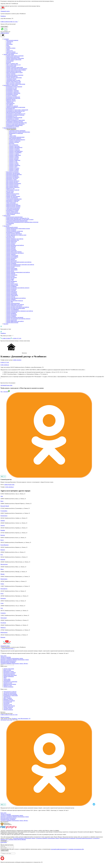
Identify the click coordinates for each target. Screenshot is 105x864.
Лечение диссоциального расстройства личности (18, 318)
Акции (8, 49)
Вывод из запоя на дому (12, 63)
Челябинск (3, 16)
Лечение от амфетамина (15, 155)
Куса (2, 554)
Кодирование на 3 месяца (12, 118)
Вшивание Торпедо (8, 699)
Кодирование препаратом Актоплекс (15, 115)
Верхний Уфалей (5, 506)
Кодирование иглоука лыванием (14, 86)
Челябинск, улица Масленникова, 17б (21, 718)
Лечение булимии (10, 244)
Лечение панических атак (12, 240)
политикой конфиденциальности (59, 849)
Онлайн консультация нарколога (17, 139)
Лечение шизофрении (11, 281)
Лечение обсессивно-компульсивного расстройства (18, 262)
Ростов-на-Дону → (10, 648)
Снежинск (3, 613)
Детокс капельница (11, 202)
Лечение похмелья (10, 73)
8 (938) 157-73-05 (13, 21)
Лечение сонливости (11, 258)
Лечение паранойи (10, 247)
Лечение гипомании (11, 263)
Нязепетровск (4, 579)
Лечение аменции (10, 259)
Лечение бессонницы (11, 277)
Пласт (2, 593)
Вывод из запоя (7, 670)
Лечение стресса (10, 282)
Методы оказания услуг (12, 53)
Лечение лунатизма (11, 290)
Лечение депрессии (11, 242)
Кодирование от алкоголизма (10, 85)
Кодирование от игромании (13, 232)
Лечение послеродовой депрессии (14, 300)
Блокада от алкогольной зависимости (15, 124)
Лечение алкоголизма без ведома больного (16, 68)
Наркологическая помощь (9, 127)
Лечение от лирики (14, 156)
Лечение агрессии (10, 296)
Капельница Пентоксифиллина (14, 174)
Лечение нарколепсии (11, 291)
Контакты (5, 323)
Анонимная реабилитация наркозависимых (17, 220)
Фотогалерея (9, 44)
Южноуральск (4, 632)
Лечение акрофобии (11, 313)
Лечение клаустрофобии (12, 256)
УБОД (10, 134)
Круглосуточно (10, 191)
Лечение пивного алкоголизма (13, 59)
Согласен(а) (3, 840)
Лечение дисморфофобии (12, 309)
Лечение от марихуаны (14, 141)
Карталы (3, 535)
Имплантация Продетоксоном (13, 112)
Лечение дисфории (11, 299)
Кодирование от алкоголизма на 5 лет (15, 111)
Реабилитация (6, 215)
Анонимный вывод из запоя (13, 80)
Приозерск (3, 598)
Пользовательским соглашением (67, 838)
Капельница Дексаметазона (13, 173)
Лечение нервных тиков (12, 285)
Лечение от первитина (14, 165)
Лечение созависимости (12, 295)
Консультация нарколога (15, 138)
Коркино (3, 549)
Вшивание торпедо (11, 100)
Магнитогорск (4, 564)
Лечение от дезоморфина (15, 152)
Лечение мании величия (12, 322)
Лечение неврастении (11, 241)
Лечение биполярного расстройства (15, 245)
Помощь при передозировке (13, 196)
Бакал (2, 501)
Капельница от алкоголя (12, 201)
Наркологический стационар (13, 205)
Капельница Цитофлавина (12, 177)
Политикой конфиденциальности (84, 838)
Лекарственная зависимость (13, 213)
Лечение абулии (10, 271)
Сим (2, 608)
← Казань (3, 648)
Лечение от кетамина (14, 148)
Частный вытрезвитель (12, 76)
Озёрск (2, 583)
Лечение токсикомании (12, 197)
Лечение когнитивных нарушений (14, 317)
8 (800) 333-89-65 (5, 21)
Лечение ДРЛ (9, 302)
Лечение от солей (7, 682)
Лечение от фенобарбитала (15, 147)
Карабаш (3, 530)
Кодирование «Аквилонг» (12, 91)
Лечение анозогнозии (11, 320)
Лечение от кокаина (14, 157)
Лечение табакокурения (12, 211)
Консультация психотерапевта (13, 183)
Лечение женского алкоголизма (14, 77)
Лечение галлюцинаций (12, 255)
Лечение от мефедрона (14, 160)
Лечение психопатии (11, 289)
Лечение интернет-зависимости (14, 233)
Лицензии (8, 42)
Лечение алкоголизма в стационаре (15, 55)
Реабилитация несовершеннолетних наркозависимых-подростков (22, 222)
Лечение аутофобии (11, 316)
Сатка (2, 603)
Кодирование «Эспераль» (12, 90)
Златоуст (3, 525)
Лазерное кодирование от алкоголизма (15, 107)
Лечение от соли (13, 161)
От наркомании (10, 223)
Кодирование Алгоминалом (13, 97)
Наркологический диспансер (13, 206)
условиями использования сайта (76, 849)
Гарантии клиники (11, 51)
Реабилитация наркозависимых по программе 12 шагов (19, 219)
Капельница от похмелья (12, 171)
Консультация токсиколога (12, 180)
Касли (2, 540)
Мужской (8, 62)
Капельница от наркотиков (12, 200)
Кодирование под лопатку (12, 126)
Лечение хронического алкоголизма (15, 58)
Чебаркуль (3, 627)
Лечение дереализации (11, 269)
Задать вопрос (4, 26)
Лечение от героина (14, 153)
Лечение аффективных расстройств (15, 321)
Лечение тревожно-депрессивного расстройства (18, 272)
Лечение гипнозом (13, 159)
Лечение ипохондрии (11, 260)
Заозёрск (3, 520)
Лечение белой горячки (12, 283)
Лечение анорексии (11, 246)
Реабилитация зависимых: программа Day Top (17, 218)
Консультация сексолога (12, 182)
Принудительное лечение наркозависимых (19, 132)
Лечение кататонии (11, 249)
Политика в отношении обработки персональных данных (15, 659)
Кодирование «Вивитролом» (13, 93)
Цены (7, 45)
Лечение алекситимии (11, 268)
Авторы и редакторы (6, 657)
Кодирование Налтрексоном (13, 98)
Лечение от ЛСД (13, 166)
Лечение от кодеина (14, 142)
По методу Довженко (11, 95)
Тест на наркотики (13, 144)
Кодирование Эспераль (9, 700)
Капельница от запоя (11, 179)
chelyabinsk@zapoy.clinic (6, 385)
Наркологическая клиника (12, 193)
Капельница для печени (12, 178)
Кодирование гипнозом (12, 94)
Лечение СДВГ (10, 280)
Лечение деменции (11, 254)
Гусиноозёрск (4, 510)
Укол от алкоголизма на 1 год (13, 64)
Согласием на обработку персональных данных (47, 838)
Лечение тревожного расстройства (14, 238)
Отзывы (8, 46)
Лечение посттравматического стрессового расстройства (20, 264)
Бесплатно (11, 143)
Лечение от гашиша (14, 169)
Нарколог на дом (10, 188)
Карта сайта (3, 655)
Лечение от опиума (14, 170)
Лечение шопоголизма (11, 294)
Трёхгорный (4, 617)
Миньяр (2, 574)
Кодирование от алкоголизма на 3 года (15, 113)
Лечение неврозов (10, 273)
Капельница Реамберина (12, 175)
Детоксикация (6, 680)
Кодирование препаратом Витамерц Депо (16, 122)
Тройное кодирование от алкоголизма (15, 120)
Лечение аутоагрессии (11, 312)
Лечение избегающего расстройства (15, 304)
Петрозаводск (4, 588)
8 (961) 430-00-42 (5, 364)
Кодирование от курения (12, 210)
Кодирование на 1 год (11, 116)
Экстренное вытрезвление (12, 209)
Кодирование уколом (11, 89)
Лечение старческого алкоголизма (14, 67)
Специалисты (9, 41)
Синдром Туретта (10, 236)
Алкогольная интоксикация (13, 207)
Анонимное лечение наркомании (17, 130)
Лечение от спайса (13, 162)
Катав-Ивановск (5, 544)
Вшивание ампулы (10, 99)
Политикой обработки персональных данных (24, 838)
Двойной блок (9, 102)
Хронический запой (11, 66)
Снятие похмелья (10, 214)
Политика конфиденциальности (8, 661)
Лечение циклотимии (11, 314)
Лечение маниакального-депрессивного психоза (18, 228)
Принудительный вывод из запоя (14, 72)
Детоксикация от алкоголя (12, 189)
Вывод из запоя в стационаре (13, 82)
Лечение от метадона (14, 146)
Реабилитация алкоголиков (13, 57)
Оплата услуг (9, 50)
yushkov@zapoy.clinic (9, 484)
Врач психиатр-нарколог (12, 40)
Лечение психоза (10, 267)
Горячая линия (9, 192)
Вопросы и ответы (10, 48)
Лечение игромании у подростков (14, 231)
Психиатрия (6, 226)
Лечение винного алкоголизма (13, 71)
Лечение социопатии (11, 250)
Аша (2, 496)
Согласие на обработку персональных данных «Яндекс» (14, 663)
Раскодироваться (10, 103)
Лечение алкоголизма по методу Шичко (16, 69)
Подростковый (10, 60)
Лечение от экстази (14, 164)
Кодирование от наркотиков (16, 133)
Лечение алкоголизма (8, 54)
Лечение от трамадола (14, 150)
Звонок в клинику (5, 717)
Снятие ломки (12, 135)
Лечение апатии (10, 278)
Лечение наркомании (11, 129)
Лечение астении (10, 276)
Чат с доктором (4, 391)
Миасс (2, 569)
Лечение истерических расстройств (15, 253)
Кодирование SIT (10, 108)
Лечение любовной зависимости (14, 305)
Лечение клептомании (11, 274)
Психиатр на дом (10, 237)
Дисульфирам (9, 104)
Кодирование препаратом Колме (14, 117)
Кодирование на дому (11, 88)
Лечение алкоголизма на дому (13, 81)
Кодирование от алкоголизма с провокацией (17, 109)
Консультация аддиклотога (12, 187)
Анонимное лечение (11, 78)
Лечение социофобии (11, 292)
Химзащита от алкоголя (12, 106)
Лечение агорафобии (11, 286)
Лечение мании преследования (13, 251)
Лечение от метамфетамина (16, 151)
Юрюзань (3, 637)
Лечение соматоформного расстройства (16, 298)
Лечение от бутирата (14, 168)
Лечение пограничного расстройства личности (17, 287)
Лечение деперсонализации (13, 303)
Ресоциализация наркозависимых (14, 125)
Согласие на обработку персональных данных (12, 658)
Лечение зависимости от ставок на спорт (16, 235)
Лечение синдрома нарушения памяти (15, 308)
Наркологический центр (12, 204)
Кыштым (3, 559)
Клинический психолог (12, 227)
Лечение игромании (11, 195)
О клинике (6, 39)
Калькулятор (4, 842)
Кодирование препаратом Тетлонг (14, 121)
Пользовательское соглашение (8, 662)
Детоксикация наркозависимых (16, 137)
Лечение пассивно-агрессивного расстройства (17, 307)
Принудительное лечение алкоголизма (15, 84)
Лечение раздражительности (13, 265)
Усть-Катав (3, 622)
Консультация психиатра (12, 184)
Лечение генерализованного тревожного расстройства (19, 311)
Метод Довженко (7, 698)
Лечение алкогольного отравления (14, 75)
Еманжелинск (4, 515)
